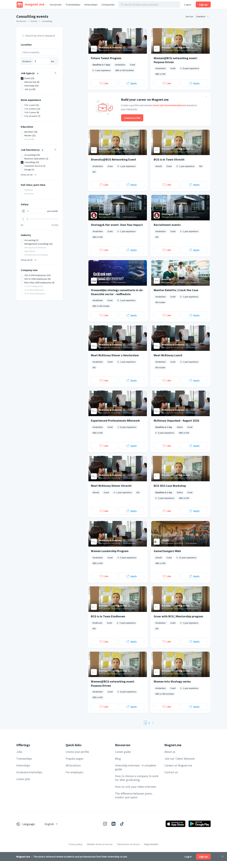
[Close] (222, 856)
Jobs (19, 752)
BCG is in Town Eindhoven (108, 616)
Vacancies (55, 4)
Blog (118, 758)
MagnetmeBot (151, 844)
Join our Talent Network (179, 758)
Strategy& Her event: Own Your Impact (117, 225)
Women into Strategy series (172, 681)
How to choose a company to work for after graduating (137, 778)
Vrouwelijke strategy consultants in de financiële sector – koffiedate (117, 292)
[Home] (30, 4)
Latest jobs (23, 779)
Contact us (171, 772)
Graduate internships (29, 772)
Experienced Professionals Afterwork (115, 420)
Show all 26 (26, 174)
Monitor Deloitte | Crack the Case (176, 290)
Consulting (47, 21)
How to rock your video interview (135, 787)
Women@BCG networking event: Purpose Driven (176, 60)
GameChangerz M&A (167, 551)
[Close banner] (206, 97)
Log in (187, 4)
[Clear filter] (55, 73)
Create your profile (77, 752)
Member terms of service (100, 844)
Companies (107, 4)
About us (169, 752)
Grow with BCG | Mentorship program (178, 616)
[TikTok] (122, 824)
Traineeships (72, 4)
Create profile (132, 117)
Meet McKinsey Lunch (168, 355)
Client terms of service (128, 844)
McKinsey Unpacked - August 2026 (176, 420)
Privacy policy (76, 844)
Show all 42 (26, 259)
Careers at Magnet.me (178, 765)
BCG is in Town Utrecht (169, 159)
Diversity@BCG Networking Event (113, 159)
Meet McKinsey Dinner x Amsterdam (115, 355)
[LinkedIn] (113, 824)
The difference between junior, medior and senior (133, 795)
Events (34, 21)
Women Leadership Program (109, 551)
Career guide (123, 752)
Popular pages (74, 758)
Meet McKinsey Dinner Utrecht (111, 486)
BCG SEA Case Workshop (170, 486)
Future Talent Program (106, 58)
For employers (74, 772)
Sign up (203, 4)
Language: (28, 824)
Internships (90, 4)
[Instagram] (105, 824)
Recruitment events (167, 225)
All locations (73, 765)
